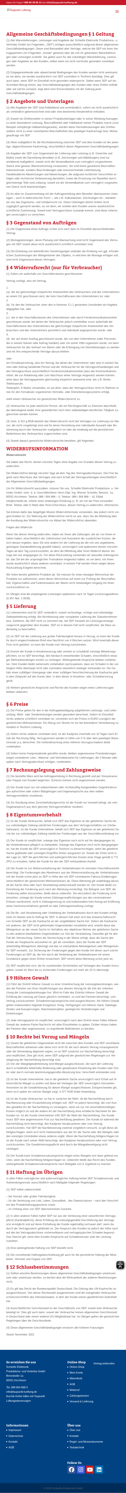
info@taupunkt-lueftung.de (21, 1391)
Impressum (15, 1430)
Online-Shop (77, 1367)
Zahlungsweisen (79, 1395)
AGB (72, 1384)
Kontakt (13, 1441)
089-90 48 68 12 (33, 2)
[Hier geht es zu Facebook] (71, 1470)
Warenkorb (76, 1378)
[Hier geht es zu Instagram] (81, 1470)
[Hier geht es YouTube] (90, 1470)
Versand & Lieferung (81, 1401)
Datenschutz (16, 1436)
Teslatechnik (77, 1447)
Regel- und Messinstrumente (86, 1441)
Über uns (75, 1430)
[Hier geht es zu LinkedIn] (99, 1470)
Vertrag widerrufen (104, 1363)
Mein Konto (76, 1372)
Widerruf (74, 1390)
